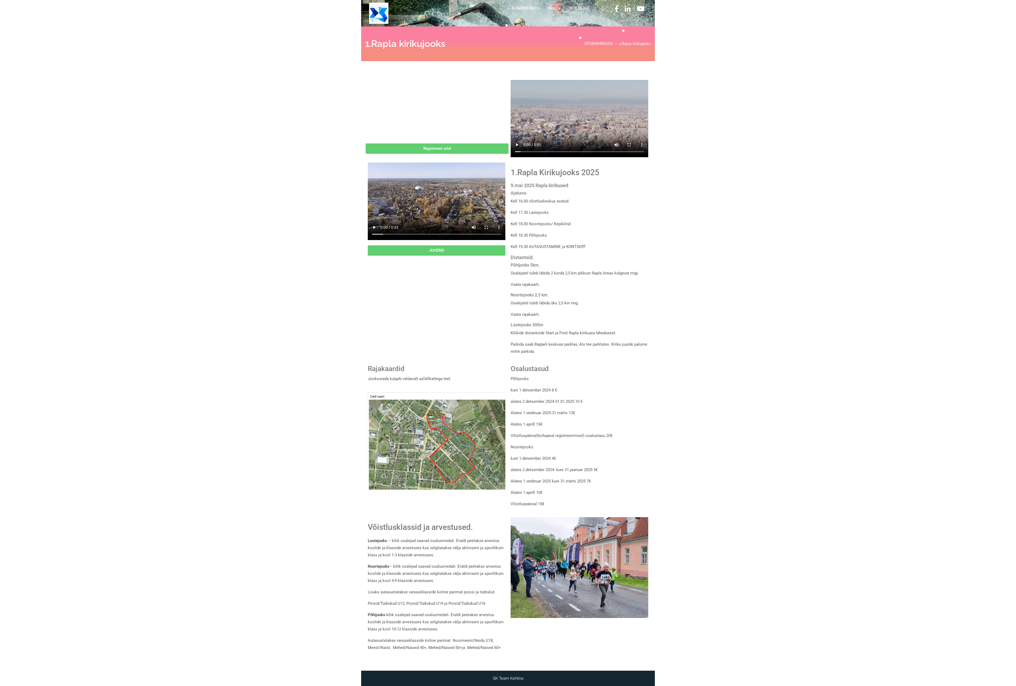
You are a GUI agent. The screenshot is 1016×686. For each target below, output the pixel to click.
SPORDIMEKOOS (598, 44)
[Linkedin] (627, 9)
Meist (553, 8)
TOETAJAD (579, 8)
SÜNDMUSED (524, 8)
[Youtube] (640, 9)
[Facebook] (616, 9)
